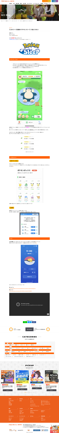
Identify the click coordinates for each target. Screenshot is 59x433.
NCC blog (45, 3)
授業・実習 (8, 351)
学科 (14, 3)
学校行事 (26, 351)
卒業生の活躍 (10, 412)
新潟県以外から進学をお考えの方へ (34, 410)
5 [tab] (34, 392)
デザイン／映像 (42, 348)
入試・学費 (24, 3)
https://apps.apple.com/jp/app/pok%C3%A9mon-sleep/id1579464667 (20, 291)
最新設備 (21, 400)
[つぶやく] (29, 322)
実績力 (9, 401)
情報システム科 (35, 354)
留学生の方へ (31, 411)
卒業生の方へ (42, 411)
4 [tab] (31, 392)
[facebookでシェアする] (34, 322)
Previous (1, 380)
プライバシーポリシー (43, 419)
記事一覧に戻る (29, 329)
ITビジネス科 (15, 354)
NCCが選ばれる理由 (11, 400)
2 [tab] (27, 392)
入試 (43, 351)
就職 (21, 3)
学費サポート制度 (21, 412)
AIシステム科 (28, 354)
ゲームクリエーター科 (42, 354)
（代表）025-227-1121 (26, 427)
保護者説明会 (21, 420)
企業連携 (10, 411)
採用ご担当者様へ (32, 412)
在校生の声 (10, 419)
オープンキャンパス (36, 3)
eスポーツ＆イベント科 (9, 356)
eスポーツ (23, 348)
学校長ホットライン (43, 420)
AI (7, 348)
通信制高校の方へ (43, 410)
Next (57, 380)
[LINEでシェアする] (25, 322)
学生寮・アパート (21, 413)
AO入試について (21, 410)
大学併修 (48, 348)
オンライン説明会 (21, 419)
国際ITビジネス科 (8, 354)
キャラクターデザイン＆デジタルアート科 (19, 356)
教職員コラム (8, 353)
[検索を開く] (49, 3)
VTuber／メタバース (35, 348)
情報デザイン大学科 (21, 354)
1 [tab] (25, 392)
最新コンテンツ (8, 346)
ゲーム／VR (18, 348)
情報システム (11, 348)
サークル (31, 351)
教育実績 (11, 343)
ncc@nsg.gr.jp (47, 427)
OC (7, 343)
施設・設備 (17, 3)
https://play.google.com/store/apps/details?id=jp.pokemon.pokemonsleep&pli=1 (22, 288)
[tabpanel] (7, 380)
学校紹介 (10, 3)
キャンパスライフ (29, 3)
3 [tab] (29, 392)
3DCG (28, 348)
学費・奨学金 (48, 351)
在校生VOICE (13, 351)
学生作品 (20, 351)
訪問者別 (41, 3)
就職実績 (10, 410)
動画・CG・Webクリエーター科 (31, 356)
